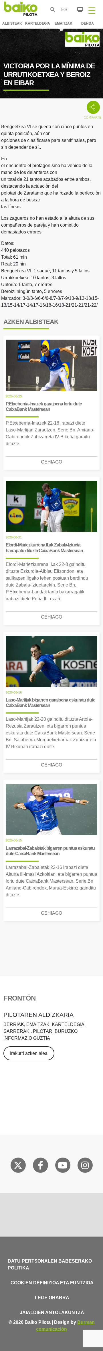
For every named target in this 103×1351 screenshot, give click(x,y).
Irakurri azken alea (28, 1053)
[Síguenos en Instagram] (85, 1166)
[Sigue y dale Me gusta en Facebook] (40, 1166)
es (63, 9)
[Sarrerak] (77, 8)
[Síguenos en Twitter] (18, 1166)
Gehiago (51, 461)
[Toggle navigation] (91, 10)
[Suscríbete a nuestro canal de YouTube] (63, 1166)
